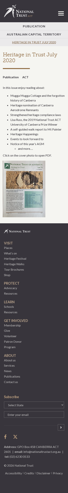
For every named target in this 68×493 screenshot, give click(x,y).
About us (10, 360)
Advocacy (10, 288)
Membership (12, 325)
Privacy (58, 473)
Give (7, 330)
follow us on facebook (6, 437)
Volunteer (10, 336)
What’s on (10, 253)
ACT (25, 77)
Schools (9, 306)
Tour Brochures (14, 269)
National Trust (20, 11)
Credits (29, 473)
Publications (12, 376)
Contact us (11, 382)
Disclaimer (43, 473)
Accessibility (13, 473)
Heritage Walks (14, 264)
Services (9, 365)
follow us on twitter (15, 437)
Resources (10, 293)
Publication (34, 26)
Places (8, 248)
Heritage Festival (15, 258)
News (8, 371)
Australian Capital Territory (34, 34)
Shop (7, 275)
